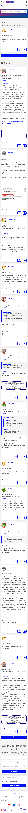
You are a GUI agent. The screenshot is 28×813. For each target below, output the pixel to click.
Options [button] (3, 22)
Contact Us (24, 799)
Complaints (3, 799)
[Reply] (25, 49)
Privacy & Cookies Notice (6, 797)
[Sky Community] (9, 2)
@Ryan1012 (5, 676)
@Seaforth (4, 83)
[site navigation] (1, 2)
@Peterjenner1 (7, 312)
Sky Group (3, 800)
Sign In (26, 2)
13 (4, 653)
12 (4, 627)
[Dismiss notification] (26, 6)
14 (4, 728)
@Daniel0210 (7, 417)
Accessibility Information (21, 797)
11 (4, 557)
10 (4, 514)
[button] (26, 29)
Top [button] (15, 793)
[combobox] (13, 11)
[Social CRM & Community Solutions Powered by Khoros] (23, 809)
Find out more (4, 80)
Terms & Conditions (22, 796)
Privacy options (4, 796)
